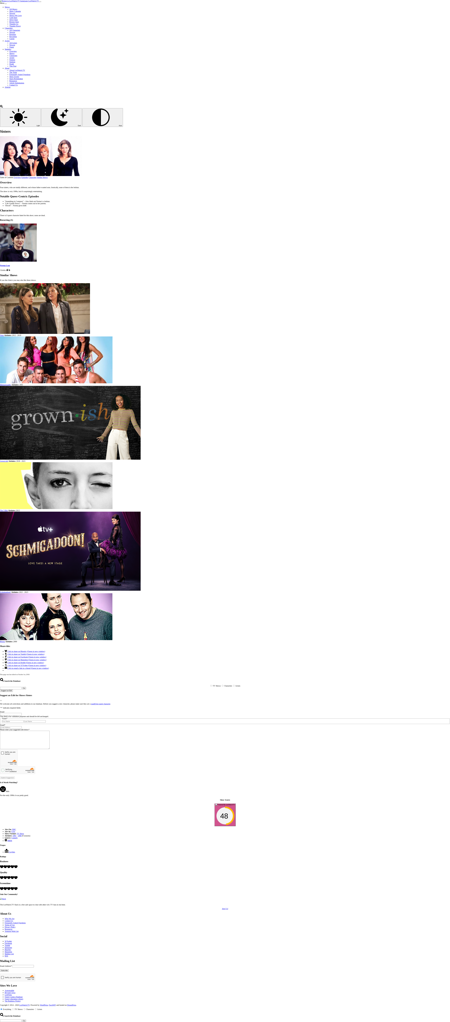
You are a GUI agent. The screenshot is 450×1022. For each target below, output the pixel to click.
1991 (14, 836)
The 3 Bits (4, 511)
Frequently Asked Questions (15, 923)
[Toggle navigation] (40, 1)
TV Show (20, 834)
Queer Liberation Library (14, 999)
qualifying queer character (100, 704)
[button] (1, 107)
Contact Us (9, 921)
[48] (225, 825)
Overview (17, 177)
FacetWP (52, 1005)
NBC (14, 829)
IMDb (10, 841)
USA (13, 832)
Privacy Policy (10, 927)
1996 (20, 836)
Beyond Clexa (10, 993)
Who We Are (9, 919)
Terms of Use (10, 925)
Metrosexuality (5, 385)
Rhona (2, 642)
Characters (32, 177)
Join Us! (225, 909)
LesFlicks (8, 995)
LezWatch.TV (24, 1005)
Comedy (14, 838)
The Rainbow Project (13, 1001)
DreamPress (71, 1005)
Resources (8, 929)
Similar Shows (42, 177)
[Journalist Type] (7, 270)
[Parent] (9, 270)
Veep (2, 335)
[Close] (6, 3)
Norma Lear (5, 266)
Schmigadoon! (5, 592)
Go (24, 688)
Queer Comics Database (14, 997)
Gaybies (12, 852)
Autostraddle (9, 991)
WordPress (44, 1005)
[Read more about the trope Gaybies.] (7, 852)
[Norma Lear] (18, 261)
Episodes (24, 177)
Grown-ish (4, 461)
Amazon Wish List (12, 931)
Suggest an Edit (6, 691)
